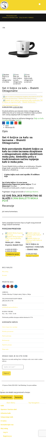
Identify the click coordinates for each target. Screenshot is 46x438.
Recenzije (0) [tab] (9, 127)
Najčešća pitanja (7, 345)
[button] (43, 5)
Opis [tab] (7, 126)
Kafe (2, 406)
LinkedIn (11, 122)
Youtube (8, 286)
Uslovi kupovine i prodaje (9, 327)
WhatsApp (20, 122)
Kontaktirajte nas (7, 425)
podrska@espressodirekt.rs (10, 307)
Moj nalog (5, 271)
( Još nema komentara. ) (10, 105)
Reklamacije (5, 340)
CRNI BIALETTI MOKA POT (20, 199)
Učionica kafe (6, 413)
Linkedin (15, 286)
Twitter (7, 122)
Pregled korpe (6, 397)
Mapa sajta (5, 349)
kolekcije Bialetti (31, 192)
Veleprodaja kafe (7, 417)
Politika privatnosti (7, 331)
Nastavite (18, 397)
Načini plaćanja (6, 336)
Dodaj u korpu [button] (32, 257)
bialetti (18, 120)
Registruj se (7, 436)
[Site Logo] (4, 5)
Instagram (11, 286)
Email (15, 122)
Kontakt (4, 275)
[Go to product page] (14, 236)
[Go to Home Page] (2, 16)
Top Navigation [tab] (33, 403)
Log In (5, 432)
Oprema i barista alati (9, 409)
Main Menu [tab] (11, 403)
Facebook (3, 122)
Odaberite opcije (13, 254)
